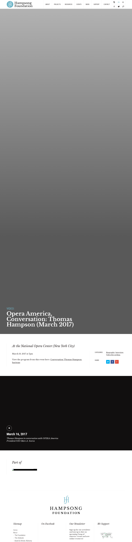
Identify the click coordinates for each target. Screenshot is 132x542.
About (47, 4)
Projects (57, 4)
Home (15, 530)
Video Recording (113, 355)
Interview (119, 352)
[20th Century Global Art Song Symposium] (106, 536)
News (87, 4)
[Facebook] (112, 361)
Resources (68, 4)
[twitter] (108, 361)
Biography (110, 352)
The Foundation (20, 535)
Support (96, 4)
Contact (107, 4)
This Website (19, 538)
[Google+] (117, 361)
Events (79, 4)
